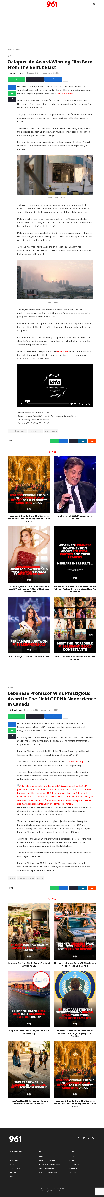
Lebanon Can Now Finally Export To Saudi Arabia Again (29, 964)
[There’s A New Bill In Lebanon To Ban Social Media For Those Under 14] (29, 1069)
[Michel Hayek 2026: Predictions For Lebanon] (75, 484)
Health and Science (26, 878)
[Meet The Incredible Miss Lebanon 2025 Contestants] (75, 625)
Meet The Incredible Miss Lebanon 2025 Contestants (75, 658)
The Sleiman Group (74, 761)
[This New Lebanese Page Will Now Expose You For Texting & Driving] (75, 931)
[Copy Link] (35, 79)
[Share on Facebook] (53, 79)
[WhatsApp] (12, 93)
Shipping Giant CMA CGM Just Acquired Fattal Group (29, 1032)
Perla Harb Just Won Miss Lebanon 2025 (29, 656)
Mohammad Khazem (17, 73)
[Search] (93, 4)
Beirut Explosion (35, 431)
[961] (52, 4)
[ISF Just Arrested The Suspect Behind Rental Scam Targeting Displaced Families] (75, 999)
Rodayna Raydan (16, 710)
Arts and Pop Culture (17, 431)
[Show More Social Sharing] (65, 79)
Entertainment (51, 431)
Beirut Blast (62, 351)
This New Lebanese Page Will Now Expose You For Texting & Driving (75, 964)
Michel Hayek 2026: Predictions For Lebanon (75, 517)
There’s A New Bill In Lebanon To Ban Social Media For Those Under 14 (29, 1102)
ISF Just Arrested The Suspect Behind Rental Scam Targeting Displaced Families (75, 1033)
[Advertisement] (52, 28)
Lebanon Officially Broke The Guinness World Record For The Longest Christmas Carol (29, 519)
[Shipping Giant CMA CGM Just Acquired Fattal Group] (29, 999)
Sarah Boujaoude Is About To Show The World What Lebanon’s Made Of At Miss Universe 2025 (29, 589)
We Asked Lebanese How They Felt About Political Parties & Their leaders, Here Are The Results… (75, 589)
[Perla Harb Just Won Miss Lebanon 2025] (29, 625)
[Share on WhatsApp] (16, 79)
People (40, 878)
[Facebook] (12, 87)
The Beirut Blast (65, 93)
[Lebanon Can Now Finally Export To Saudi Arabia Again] (29, 931)
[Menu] (10, 4)
